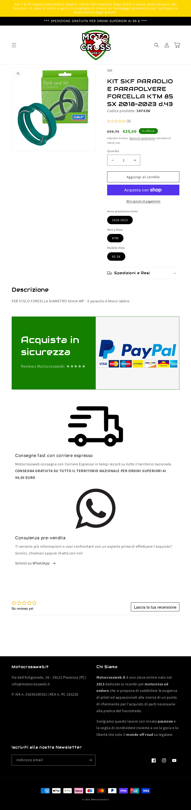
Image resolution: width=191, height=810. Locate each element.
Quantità (113, 151)
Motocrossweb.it (100, 799)
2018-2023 (120, 220)
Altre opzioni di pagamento (143, 201)
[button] (14, 45)
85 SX (116, 256)
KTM (115, 238)
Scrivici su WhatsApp (32, 563)
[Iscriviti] (90, 760)
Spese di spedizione (142, 138)
